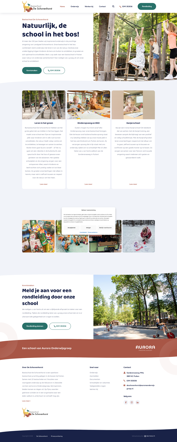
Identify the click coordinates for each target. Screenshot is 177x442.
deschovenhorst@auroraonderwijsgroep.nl (140, 387)
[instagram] (131, 402)
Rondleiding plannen (35, 326)
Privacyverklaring (92, 232)
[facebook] (126, 402)
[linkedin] (137, 402)
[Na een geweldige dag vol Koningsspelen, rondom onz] (72, 236)
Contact (102, 6)
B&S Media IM (150, 436)
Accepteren (71, 227)
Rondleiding (147, 6)
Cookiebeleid (83, 232)
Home (62, 6)
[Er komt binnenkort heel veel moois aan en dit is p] (38, 236)
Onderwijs (75, 6)
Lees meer (44, 184)
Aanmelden (94, 376)
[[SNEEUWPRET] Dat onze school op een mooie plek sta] (139, 236)
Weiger (88, 227)
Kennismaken (32, 70)
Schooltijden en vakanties (100, 382)
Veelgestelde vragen (98, 386)
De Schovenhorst (42, 436)
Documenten (95, 379)
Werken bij (89, 6)
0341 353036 (55, 70)
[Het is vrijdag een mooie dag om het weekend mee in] (105, 236)
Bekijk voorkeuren (105, 227)
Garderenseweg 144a (135, 374)
